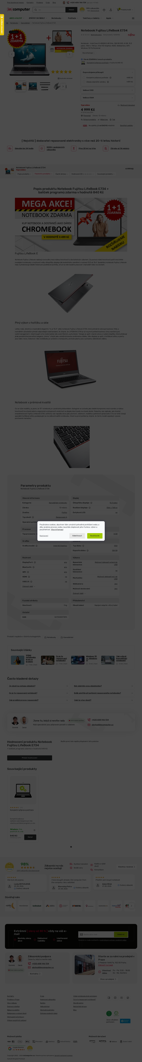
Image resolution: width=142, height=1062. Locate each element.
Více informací (57, 530)
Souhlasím (94, 536)
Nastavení (44, 536)
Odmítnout (77, 536)
